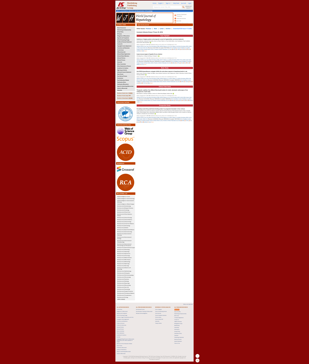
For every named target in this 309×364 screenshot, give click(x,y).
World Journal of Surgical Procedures (125, 291)
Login (189, 3)
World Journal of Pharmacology (124, 277)
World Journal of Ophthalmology (124, 271)
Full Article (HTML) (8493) (157, 46)
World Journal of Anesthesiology (124, 206)
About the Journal (121, 28)
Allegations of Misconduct (123, 36)
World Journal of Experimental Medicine (125, 229)
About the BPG (177, 311)
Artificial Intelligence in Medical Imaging (125, 204)
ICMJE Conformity (178, 321)
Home (154, 3)
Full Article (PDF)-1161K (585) (179, 97)
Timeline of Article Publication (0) (161, 63)
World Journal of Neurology (123, 265)
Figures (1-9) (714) (168, 46)
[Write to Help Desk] (197, 360)
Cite (170, 49)
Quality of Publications (121, 349)
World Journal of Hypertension (123, 253)
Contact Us (119, 44)
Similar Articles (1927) (149, 49)
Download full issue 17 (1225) (182, 28)
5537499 (130, 98)
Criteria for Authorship (121, 325)
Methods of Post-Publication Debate (124, 343)
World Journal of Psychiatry (123, 279)
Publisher (176, 335)
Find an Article (158, 317)
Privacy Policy (177, 331)
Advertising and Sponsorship (124, 30)
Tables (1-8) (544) (176, 46)
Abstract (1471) (140, 97)
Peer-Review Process (122, 76)
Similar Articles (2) (148, 100)
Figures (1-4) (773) (168, 97)
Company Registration (179, 317)
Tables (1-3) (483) (176, 117)
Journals (183, 3)
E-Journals (119, 62)
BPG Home (176, 315)
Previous (148, 28)
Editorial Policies (121, 58)
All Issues (119, 34)
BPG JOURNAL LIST (122, 193)
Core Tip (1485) (147, 117)
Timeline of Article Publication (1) (161, 49)
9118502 (130, 93)
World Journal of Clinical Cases (123, 212)
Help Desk (176, 3)
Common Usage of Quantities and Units (125, 317)
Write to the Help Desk (188, 304)
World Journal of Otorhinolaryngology (125, 275)
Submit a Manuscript (122, 88)
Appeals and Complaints (123, 38)
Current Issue (120, 50)
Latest (162, 28)
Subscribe (119, 90)
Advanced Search (188, 7)
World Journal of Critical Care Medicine (125, 223)
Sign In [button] (168, 3)
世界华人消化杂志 (121, 299)
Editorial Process (121, 60)
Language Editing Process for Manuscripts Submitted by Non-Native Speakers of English (125, 340)
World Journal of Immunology (123, 255)
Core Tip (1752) (147, 46)
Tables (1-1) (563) (176, 78)
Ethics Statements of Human (124, 66)
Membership (177, 325)
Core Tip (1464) (147, 97)
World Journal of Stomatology (123, 289)
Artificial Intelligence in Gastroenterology (126, 198)
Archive (168, 28)
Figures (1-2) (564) (168, 117)
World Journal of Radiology (123, 281)
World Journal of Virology (122, 297)
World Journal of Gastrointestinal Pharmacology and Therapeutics (124, 244)
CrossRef (187, 47)
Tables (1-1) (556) (167, 59)
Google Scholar (140, 49)
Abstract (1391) (140, 117)
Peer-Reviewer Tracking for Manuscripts (144, 311)
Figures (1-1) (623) (168, 78)
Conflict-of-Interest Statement (124, 42)
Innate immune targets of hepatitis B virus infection (149, 54)
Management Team (178, 323)
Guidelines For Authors (122, 68)
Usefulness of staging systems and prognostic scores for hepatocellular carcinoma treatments (160, 39)
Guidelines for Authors (121, 335)
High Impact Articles (122, 70)
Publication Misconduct (123, 84)
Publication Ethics (121, 82)
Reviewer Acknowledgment (141, 313)
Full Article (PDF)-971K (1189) (178, 59)
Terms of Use (177, 343)
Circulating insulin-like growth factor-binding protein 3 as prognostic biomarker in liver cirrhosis (161, 108)
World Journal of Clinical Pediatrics (124, 219)
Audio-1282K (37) (143, 119)
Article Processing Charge (123, 40)
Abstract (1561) (140, 46)
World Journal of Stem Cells (123, 287)
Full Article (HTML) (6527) (157, 59)
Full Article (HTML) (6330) (157, 97)
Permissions (120, 78)
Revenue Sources (177, 339)
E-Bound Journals (121, 52)
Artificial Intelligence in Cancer (123, 196)
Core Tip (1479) (147, 78)
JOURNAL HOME (121, 25)
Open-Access (120, 74)
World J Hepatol (140, 44)
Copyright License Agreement (124, 46)
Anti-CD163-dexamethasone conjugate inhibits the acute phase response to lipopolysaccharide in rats (162, 71)
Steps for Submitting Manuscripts (125, 86)
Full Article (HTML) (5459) (157, 78)
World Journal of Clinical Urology (124, 221)
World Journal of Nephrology (123, 263)
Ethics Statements (120, 333)
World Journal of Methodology (123, 261)
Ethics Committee (121, 64)
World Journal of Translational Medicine (125, 293)
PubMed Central (176, 47)
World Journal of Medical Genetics (124, 257)
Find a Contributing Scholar (161, 311)
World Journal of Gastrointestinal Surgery (126, 247)
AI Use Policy (120, 32)
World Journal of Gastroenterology (124, 231)
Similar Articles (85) (157, 81)
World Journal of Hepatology (123, 251)
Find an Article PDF (159, 319)
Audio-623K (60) (143, 47)
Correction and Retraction (123, 48)
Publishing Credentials (179, 337)
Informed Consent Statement (124, 72)
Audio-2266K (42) (143, 80)
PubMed (183, 47)
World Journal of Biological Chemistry (125, 208)
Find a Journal (158, 313)
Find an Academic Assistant (160, 315)
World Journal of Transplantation (124, 295)
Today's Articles (158, 323)
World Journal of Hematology (123, 249)
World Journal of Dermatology (123, 225)
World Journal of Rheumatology (124, 285)
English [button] (160, 3)
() (174, 49)
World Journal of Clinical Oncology (124, 217)
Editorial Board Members (123, 56)
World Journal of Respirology (123, 283)
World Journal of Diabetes (122, 227)
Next (155, 28)
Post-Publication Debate (123, 80)
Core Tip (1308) (147, 59)
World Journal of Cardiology (123, 210)
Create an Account (120, 323)
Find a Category (158, 309)
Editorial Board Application (123, 54)
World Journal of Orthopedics (123, 273)
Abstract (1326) (140, 78)
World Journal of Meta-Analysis (124, 259)
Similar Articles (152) (158, 120)
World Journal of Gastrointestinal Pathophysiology (124, 241)
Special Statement (178, 341)
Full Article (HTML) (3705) (157, 117)
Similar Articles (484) (148, 63)
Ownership (176, 327)
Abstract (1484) (140, 59)
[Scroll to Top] (197, 356)
